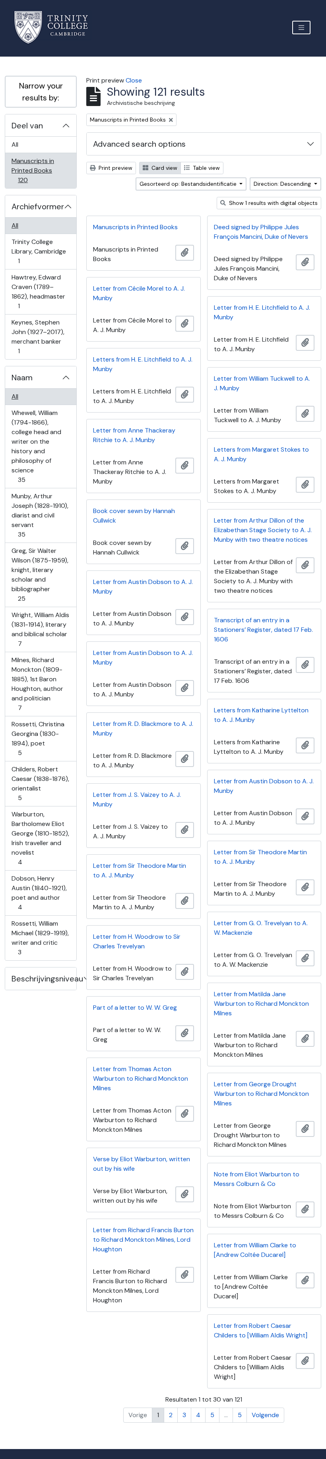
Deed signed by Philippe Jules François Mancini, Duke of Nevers (261, 232)
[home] (56, 27)
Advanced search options (139, 144)
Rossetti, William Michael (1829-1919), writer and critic (40, 937)
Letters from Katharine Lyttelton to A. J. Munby (261, 715)
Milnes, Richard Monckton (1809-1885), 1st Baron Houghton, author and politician (37, 683)
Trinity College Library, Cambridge (38, 251)
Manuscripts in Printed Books (32, 170)
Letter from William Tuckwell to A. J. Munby (262, 383)
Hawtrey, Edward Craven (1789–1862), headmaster (38, 291)
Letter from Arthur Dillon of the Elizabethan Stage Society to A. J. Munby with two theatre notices (263, 530)
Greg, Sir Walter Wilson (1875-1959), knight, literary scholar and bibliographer (39, 574)
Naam (22, 377)
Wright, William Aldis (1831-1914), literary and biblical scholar (40, 629)
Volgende (265, 1415)
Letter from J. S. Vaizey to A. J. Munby (137, 799)
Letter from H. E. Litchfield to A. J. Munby (262, 312)
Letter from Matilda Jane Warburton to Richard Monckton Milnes (261, 1003)
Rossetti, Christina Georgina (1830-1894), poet (37, 738)
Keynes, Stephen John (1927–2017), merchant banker (37, 336)
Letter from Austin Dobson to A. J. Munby (143, 587)
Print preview (114, 167)
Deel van (27, 125)
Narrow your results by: (41, 92)
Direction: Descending (283, 183)
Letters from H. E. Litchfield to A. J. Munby (142, 364)
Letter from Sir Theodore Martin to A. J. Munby (260, 857)
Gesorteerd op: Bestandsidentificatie (189, 183)
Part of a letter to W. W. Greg (135, 1007)
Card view (163, 167)
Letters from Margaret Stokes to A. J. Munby (261, 454)
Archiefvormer (38, 206)
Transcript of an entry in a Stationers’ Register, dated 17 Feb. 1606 (263, 629)
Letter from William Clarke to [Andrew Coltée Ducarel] (255, 1250)
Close (134, 80)
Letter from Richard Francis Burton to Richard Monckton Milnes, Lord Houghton (143, 1239)
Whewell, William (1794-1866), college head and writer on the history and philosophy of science (36, 446)
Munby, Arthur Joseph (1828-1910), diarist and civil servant (39, 515)
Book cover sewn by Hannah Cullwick (134, 516)
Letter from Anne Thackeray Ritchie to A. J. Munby (134, 435)
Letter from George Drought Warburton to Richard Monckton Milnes (261, 1093)
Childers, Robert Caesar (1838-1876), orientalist (40, 783)
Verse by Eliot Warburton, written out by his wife (141, 1164)
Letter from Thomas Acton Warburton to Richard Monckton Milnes (140, 1078)
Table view (205, 167)
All (15, 144)
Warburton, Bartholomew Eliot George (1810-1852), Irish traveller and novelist (40, 838)
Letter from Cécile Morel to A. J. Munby (139, 293)
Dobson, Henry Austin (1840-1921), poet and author (39, 892)
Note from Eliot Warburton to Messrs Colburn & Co (256, 1179)
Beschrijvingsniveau (44, 978)
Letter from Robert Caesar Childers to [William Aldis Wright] (260, 1330)
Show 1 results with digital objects (272, 202)
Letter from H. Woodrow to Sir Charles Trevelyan (136, 941)
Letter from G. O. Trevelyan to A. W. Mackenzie (261, 928)
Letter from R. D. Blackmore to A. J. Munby (143, 728)
